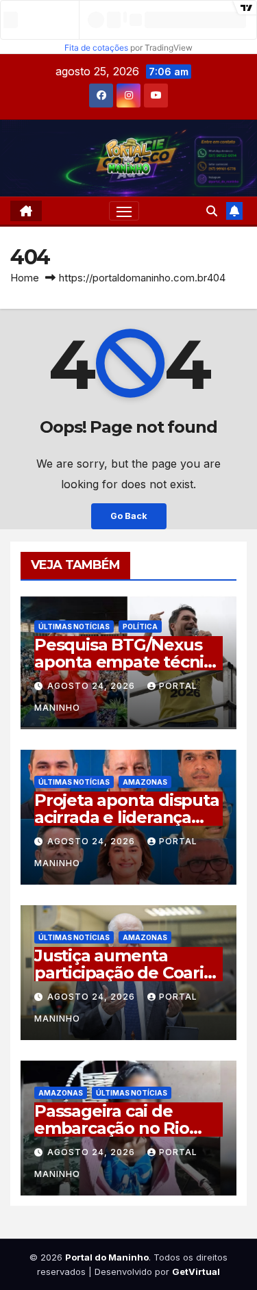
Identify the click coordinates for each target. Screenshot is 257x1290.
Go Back (128, 516)
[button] (211, 211)
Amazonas (145, 782)
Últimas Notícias (74, 626)
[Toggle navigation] (124, 210)
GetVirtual (196, 1271)
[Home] (26, 211)
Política (140, 626)
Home (24, 277)
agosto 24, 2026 (92, 686)
